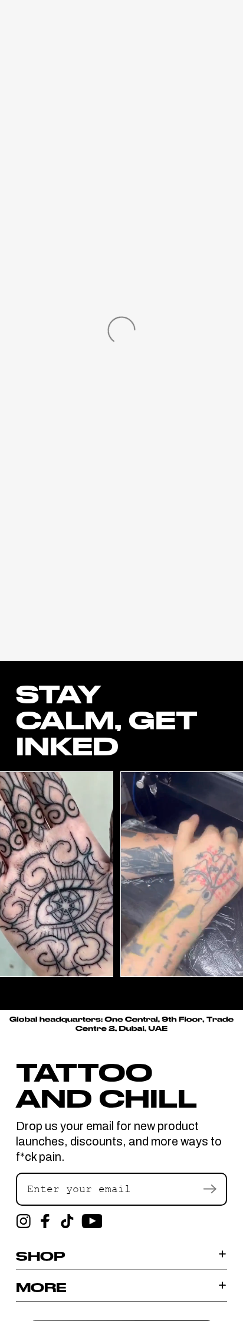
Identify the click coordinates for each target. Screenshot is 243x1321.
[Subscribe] (209, 1189)
